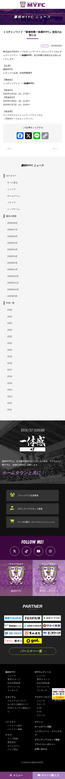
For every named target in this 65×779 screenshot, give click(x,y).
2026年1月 (12, 269)
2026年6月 (12, 236)
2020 (9, 350)
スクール (41, 715)
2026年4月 (12, 249)
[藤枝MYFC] (32, 4)
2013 (9, 396)
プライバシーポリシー (45, 744)
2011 (9, 409)
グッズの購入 (36, 522)
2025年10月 (13, 289)
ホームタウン (13, 746)
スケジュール (13, 686)
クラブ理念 (12, 749)
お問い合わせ (41, 749)
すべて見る (12, 182)
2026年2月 (12, 263)
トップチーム (13, 209)
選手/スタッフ (13, 679)
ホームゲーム (13, 196)
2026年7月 (12, 229)
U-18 (39, 708)
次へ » (55, 148)
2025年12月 (13, 276)
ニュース (11, 189)
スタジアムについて (16, 700)
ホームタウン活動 (43, 726)
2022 (9, 336)
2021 (9, 343)
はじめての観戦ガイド (17, 704)
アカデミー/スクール (44, 697)
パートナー (10, 722)
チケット (39, 722)
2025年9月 (12, 296)
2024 (9, 323)
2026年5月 (12, 243)
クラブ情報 (12, 738)
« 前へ (9, 148)
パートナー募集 (14, 729)
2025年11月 (13, 283)
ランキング (12, 690)
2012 (9, 403)
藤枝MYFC (10, 672)
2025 (9, 316)
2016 (9, 376)
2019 (9, 356)
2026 (9, 310)
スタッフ (41, 704)
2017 (9, 370)
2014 (9, 390)
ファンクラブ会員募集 (28, 495)
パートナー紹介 (14, 725)
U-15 (39, 711)
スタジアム (10, 697)
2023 (9, 330)
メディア (11, 202)
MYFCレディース (43, 672)
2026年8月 (12, 223)
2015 (9, 383)
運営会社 (11, 742)
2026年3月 (12, 256)
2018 (9, 363)
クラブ (8, 735)
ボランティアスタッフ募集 (30, 509)
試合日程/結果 (13, 683)
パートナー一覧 (31, 651)
